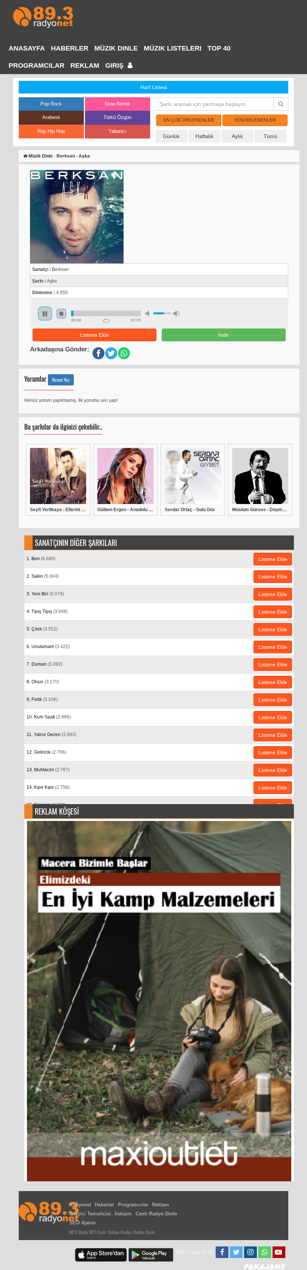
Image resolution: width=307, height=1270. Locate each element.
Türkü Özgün (117, 117)
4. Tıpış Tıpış (47, 611)
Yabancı (117, 131)
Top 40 (219, 48)
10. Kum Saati (49, 717)
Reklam (84, 65)
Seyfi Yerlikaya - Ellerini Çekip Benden (58, 509)
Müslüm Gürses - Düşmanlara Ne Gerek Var (260, 509)
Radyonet (80, 1205)
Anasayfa (27, 48)
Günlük (171, 136)
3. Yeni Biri (45, 593)
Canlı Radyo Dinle (156, 1213)
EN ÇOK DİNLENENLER (189, 120)
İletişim (123, 1213)
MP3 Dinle (78, 1232)
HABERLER (69, 48)
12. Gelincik (46, 752)
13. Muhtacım (48, 769)
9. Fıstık (42, 699)
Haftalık (204, 136)
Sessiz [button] (148, 313)
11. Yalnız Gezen (51, 734)
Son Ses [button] (176, 313)
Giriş (115, 65)
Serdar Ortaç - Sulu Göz (190, 509)
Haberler (104, 1205)
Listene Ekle (94, 335)
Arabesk (51, 117)
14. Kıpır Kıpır (48, 787)
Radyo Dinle (144, 1232)
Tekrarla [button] (106, 320)
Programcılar (36, 65)
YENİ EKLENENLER (255, 120)
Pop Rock (51, 104)
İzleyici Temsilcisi (90, 1213)
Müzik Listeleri (172, 48)
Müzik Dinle (116, 48)
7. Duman (44, 664)
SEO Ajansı (82, 1222)
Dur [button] (61, 313)
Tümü (270, 136)
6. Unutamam (48, 646)
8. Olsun (43, 681)
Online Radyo (120, 1232)
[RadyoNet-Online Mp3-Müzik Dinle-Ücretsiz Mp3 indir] (43, 16)
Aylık (237, 136)
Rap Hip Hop (51, 131)
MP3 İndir (97, 1232)
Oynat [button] (44, 313)
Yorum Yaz (61, 379)
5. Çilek (42, 629)
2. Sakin (43, 576)
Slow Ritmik (117, 104)
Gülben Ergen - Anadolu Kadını (125, 509)
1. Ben (41, 558)
